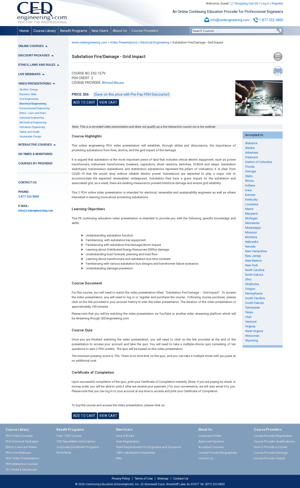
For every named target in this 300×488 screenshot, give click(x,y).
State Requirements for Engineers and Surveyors (148, 447)
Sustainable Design (30, 136)
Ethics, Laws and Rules (32, 113)
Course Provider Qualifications (274, 441)
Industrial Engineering (31, 117)
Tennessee (252, 307)
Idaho (249, 176)
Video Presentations (123, 42)
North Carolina (254, 270)
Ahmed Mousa (113, 83)
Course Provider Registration (273, 436)
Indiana (250, 185)
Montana (251, 237)
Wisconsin (252, 335)
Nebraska (251, 242)
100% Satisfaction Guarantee (135, 452)
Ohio (248, 279)
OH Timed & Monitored (35, 154)
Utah (248, 317)
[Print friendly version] (278, 71)
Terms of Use (144, 478)
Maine (249, 209)
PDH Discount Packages (22, 441)
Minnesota (252, 223)
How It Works (125, 436)
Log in (265, 3)
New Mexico (253, 260)
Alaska (250, 148)
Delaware (251, 157)
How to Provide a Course (270, 447)
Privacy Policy (121, 478)
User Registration (127, 441)
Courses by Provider (35, 163)
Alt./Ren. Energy (28, 89)
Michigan (251, 218)
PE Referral (63, 452)
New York (251, 265)
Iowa (248, 190)
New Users (100, 31)
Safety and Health (29, 131)
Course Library (44, 31)
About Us (120, 31)
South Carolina (255, 298)
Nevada (250, 246)
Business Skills (28, 94)
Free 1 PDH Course (69, 436)
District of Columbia (258, 162)
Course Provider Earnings (271, 452)
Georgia (250, 171)
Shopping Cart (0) (246, 3)
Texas (249, 312)
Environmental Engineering (34, 108)
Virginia (250, 326)
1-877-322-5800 (271, 20)
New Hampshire (256, 251)
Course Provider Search (269, 458)
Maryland (251, 213)
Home (24, 31)
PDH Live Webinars (18, 452)
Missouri (251, 232)
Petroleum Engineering (32, 127)
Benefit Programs (73, 31)
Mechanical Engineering (32, 122)
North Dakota (254, 274)
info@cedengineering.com (230, 20)
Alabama (251, 143)
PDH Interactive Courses (22, 464)
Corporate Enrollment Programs (77, 447)
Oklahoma (252, 284)
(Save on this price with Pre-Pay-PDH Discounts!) (131, 94)
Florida (250, 166)
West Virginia (254, 331)
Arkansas (251, 152)
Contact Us (27, 182)
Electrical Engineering (32, 103)
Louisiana (251, 204)
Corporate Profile (209, 436)
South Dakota (254, 303)
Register (277, 3)
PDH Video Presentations (22, 458)
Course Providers (144, 31)
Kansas (250, 195)
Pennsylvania (253, 293)
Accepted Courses (211, 447)
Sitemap (163, 478)
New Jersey (253, 256)
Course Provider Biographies (217, 452)
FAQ (119, 458)
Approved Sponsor (211, 441)
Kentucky (251, 199)
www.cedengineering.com (89, 42)
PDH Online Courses (19, 436)
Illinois (249, 180)
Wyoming (251, 340)
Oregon (250, 288)
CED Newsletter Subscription (75, 441)
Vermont (251, 321)
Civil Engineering (28, 98)
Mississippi (253, 227)
